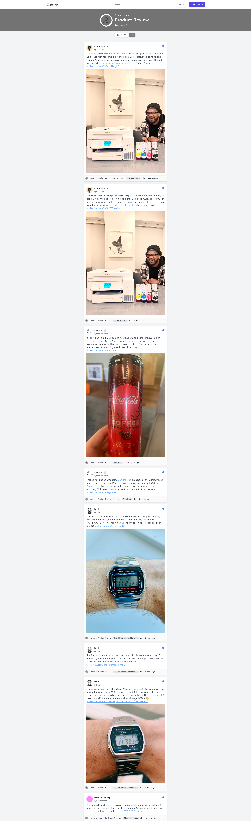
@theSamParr (101, 334)
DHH (96, 509)
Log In (181, 4)
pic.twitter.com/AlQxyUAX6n (102, 492)
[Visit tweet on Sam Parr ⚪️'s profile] (89, 332)
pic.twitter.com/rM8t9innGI (101, 350)
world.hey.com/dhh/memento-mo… (106, 665)
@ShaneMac (124, 480)
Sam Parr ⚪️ (100, 330)
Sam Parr (118, 463)
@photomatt (100, 801)
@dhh (97, 512)
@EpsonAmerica (119, 54)
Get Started (197, 4)
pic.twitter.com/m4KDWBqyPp (103, 208)
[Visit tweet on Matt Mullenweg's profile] (89, 799)
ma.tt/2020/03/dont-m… (131, 811)
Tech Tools (102, 818)
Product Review (105, 178)
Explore (116, 4)
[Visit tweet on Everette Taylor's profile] (89, 48)
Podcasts (117, 499)
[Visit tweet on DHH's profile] (89, 511)
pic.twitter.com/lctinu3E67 (100, 701)
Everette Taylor (101, 46)
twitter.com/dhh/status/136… (132, 701)
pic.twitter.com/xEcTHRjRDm (110, 526)
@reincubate (93, 486)
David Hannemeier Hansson (126, 638)
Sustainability (119, 178)
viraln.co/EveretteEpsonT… (119, 63)
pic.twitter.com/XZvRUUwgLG (102, 66)
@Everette (99, 50)
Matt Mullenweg (102, 797)
